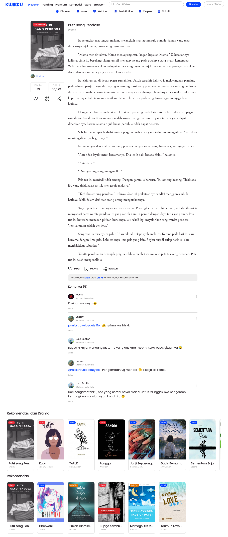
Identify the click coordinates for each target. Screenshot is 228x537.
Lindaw (79, 316)
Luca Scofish (83, 339)
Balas (70, 308)
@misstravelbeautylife (84, 325)
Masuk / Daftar (214, 4)
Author (194, 4)
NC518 (79, 294)
